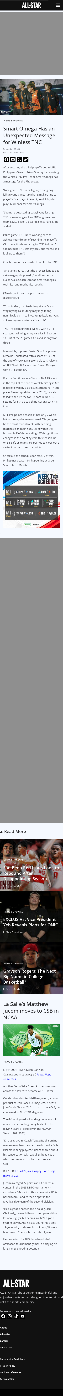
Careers (4, 1340)
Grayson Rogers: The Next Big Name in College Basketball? (29, 976)
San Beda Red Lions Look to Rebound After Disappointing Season (31, 873)
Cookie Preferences (10, 1372)
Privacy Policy (7, 1365)
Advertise (5, 1334)
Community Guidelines (12, 1358)
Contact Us (6, 1347)
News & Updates (13, 120)
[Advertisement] (31, 43)
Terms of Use (7, 1378)
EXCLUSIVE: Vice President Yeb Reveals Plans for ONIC (30, 922)
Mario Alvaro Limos (15, 152)
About (3, 1327)
